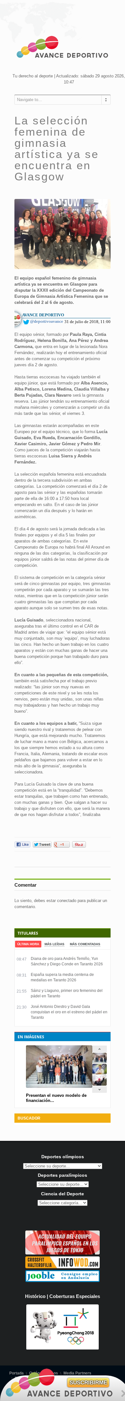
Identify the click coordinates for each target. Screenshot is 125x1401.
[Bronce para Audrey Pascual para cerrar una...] (99, 1084)
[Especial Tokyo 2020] (62, 1253)
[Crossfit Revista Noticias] (62, 1266)
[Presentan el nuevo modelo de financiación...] (99, 1061)
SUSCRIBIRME (88, 1383)
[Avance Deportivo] (62, 48)
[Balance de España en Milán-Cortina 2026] (99, 1073)
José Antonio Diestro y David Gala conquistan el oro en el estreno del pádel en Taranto (69, 1012)
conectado (66, 900)
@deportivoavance (46, 321)
